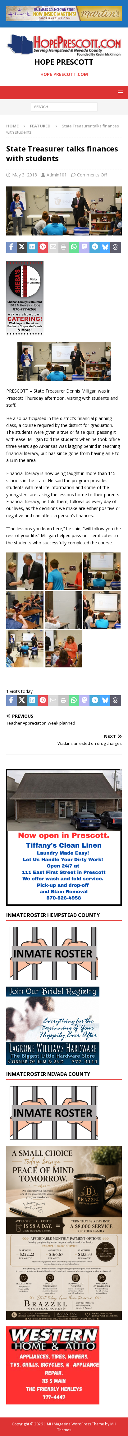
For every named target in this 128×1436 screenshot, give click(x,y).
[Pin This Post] (43, 247)
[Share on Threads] (115, 247)
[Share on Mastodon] (84, 247)
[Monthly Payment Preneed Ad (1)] (64, 1317)
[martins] (64, 17)
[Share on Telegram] (94, 247)
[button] (119, 92)
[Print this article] (63, 247)
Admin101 (57, 175)
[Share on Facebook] (11, 247)
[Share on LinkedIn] (32, 247)
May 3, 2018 (24, 175)
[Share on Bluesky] (105, 247)
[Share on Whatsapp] (74, 247)
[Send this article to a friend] (53, 247)
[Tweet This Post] (22, 247)
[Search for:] (64, 106)
